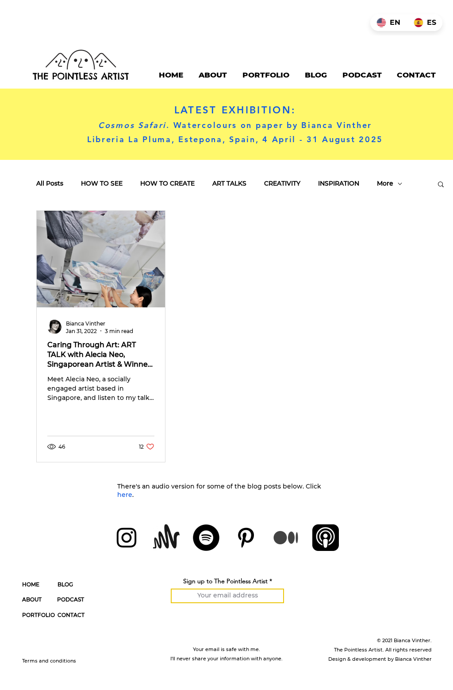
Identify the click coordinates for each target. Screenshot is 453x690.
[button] (441, 185)
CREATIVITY (282, 183)
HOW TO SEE (102, 183)
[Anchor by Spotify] (166, 537)
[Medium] (286, 537)
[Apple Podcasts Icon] (325, 537)
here (124, 495)
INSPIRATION (338, 183)
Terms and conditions (49, 661)
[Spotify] (206, 537)
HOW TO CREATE (167, 183)
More (385, 183)
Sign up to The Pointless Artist (225, 581)
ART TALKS (229, 183)
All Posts (49, 183)
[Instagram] (126, 537)
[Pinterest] (246, 537)
